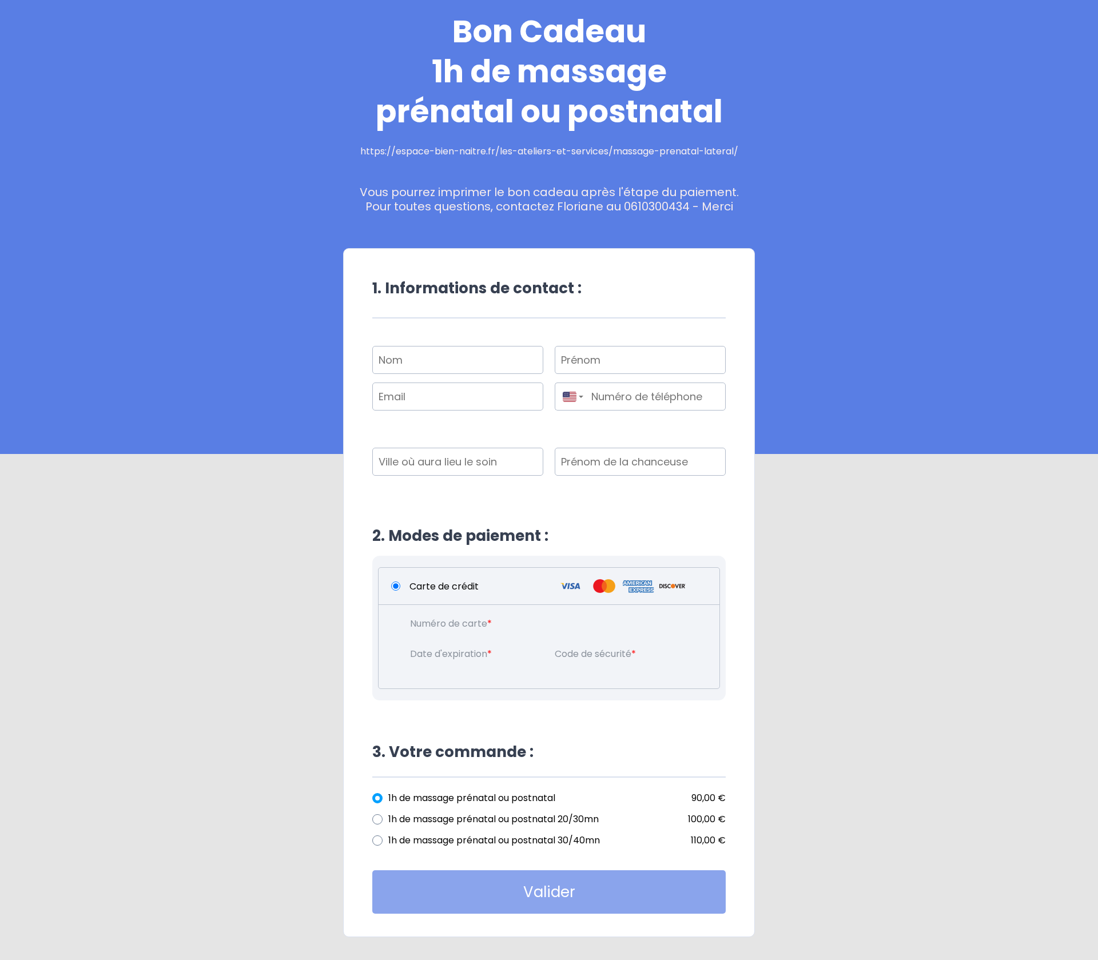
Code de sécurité (593, 653)
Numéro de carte (448, 623)
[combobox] (570, 397)
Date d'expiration (448, 653)
